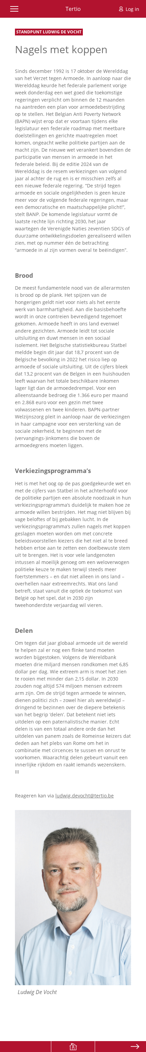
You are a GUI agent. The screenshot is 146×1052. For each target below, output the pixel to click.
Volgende (135, 1046)
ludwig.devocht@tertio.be (84, 795)
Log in (132, 9)
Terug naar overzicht (73, 1046)
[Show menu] (14, 8)
